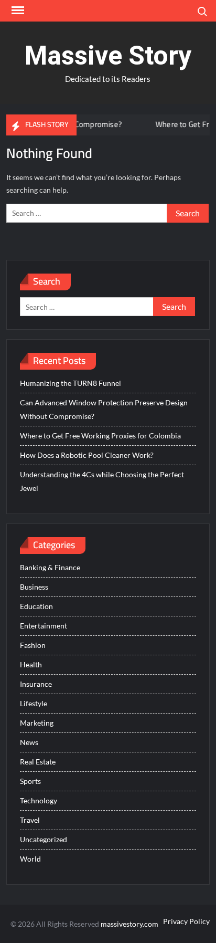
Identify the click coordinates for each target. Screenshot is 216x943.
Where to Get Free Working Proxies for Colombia (100, 435)
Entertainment (43, 625)
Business (34, 586)
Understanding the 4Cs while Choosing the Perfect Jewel (102, 481)
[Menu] (16, 10)
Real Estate (38, 761)
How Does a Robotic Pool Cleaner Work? (87, 454)
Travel (30, 819)
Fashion (33, 645)
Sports (30, 781)
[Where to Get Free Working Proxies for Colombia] (135, 124)
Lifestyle (33, 703)
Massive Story (108, 55)
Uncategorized (43, 839)
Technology (38, 800)
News (29, 742)
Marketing (36, 722)
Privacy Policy (186, 921)
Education (36, 606)
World (30, 858)
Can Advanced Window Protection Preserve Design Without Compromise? (104, 409)
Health (31, 664)
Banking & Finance (50, 567)
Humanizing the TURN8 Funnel (70, 383)
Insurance (36, 683)
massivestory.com (129, 923)
